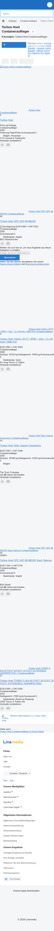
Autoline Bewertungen (13, 836)
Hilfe (5, 761)
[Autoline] (3, 21)
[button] (49, 4)
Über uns (7, 756)
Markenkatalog (10, 841)
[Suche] (50, 13)
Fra (11, 780)
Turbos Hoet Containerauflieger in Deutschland (22, 731)
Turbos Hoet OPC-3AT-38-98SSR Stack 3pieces (26, 560)
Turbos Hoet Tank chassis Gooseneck (20, 445)
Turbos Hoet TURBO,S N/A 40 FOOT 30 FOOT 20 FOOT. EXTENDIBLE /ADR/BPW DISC (27, 682)
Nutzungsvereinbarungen (37, 264)
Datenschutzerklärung (13, 825)
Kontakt (6, 767)
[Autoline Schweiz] (18, 4)
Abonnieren (10, 257)
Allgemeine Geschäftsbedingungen (19, 820)
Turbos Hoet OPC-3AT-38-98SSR (18, 221)
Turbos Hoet (6, 120)
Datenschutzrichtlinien (10, 264)
